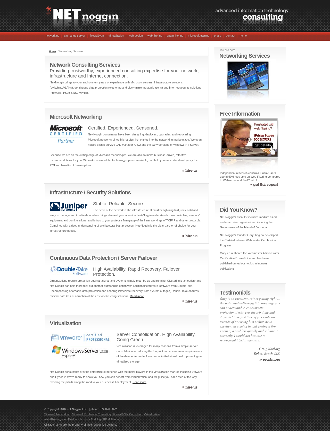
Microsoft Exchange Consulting (91, 414)
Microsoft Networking (57, 414)
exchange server (74, 35)
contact (230, 35)
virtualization (116, 35)
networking (52, 35)
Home (52, 51)
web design (136, 35)
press (217, 35)
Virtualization (152, 414)
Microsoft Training (89, 419)
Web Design (69, 419)
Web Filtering (52, 419)
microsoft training (198, 35)
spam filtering (175, 35)
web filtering (154, 35)
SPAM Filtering (111, 419)
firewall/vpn (97, 35)
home (243, 35)
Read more (137, 296)
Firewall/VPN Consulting (127, 414)
